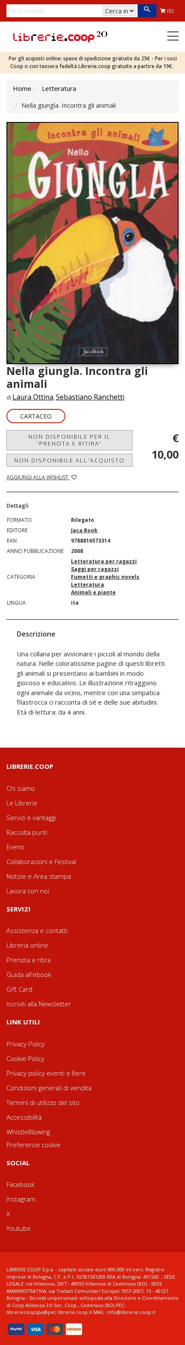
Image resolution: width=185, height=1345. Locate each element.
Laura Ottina (32, 397)
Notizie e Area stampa (38, 876)
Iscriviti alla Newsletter (38, 1003)
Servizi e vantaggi (31, 817)
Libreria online (27, 945)
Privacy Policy (25, 1043)
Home (22, 88)
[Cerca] (147, 10)
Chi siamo (20, 788)
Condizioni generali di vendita (49, 1087)
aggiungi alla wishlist (38, 477)
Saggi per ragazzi (95, 569)
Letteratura (59, 88)
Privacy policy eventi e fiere (46, 1073)
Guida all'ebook (28, 974)
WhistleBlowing (28, 1131)
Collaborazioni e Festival (41, 861)
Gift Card (19, 989)
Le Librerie (21, 803)
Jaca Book (84, 530)
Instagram (20, 1199)
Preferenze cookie (33, 1144)
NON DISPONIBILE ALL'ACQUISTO (69, 460)
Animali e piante (93, 592)
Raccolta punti (26, 832)
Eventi (15, 847)
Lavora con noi (27, 890)
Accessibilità (24, 1117)
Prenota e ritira (28, 959)
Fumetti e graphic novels (105, 576)
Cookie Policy (25, 1058)
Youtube (18, 1228)
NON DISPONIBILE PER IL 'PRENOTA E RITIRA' (69, 440)
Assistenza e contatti (37, 930)
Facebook (20, 1184)
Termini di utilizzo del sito (43, 1102)
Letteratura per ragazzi (104, 561)
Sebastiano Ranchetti (90, 397)
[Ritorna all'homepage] (60, 35)
